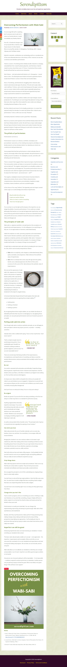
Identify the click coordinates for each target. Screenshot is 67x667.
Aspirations (55, 245)
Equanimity (53, 233)
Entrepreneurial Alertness (58, 247)
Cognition (61, 229)
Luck (52, 245)
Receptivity (53, 212)
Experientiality (56, 229)
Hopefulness (56, 240)
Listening (59, 212)
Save (7, 568)
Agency (56, 214)
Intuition (52, 240)
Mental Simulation (58, 233)
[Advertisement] (57, 54)
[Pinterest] (1, 35)
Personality (53, 214)
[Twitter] (1, 30)
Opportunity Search (54, 243)
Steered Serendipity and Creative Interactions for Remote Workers (57, 139)
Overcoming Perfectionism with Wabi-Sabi (56, 147)
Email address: (54, 98)
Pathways (52, 219)
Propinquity (55, 238)
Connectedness (57, 231)
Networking (52, 210)
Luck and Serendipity (56, 187)
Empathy (52, 221)
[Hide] (0, 41)
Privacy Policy (30, 662)
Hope (57, 212)
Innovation (60, 245)
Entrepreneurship (58, 210)
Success (55, 217)
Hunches (60, 219)
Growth (60, 240)
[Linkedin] (1, 32)
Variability (52, 224)
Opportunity (54, 189)
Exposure (52, 247)
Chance (52, 229)
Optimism (59, 238)
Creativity (56, 219)
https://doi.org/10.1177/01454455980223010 (14, 637)
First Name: (54, 90)
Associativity (56, 226)
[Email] (1, 39)
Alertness (56, 224)
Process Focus (53, 231)
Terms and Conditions (41, 662)
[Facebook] (1, 28)
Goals (59, 217)
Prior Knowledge (53, 207)
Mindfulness (58, 236)
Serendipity (53, 236)
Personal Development (56, 192)
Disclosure (23, 662)
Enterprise (59, 221)
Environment (60, 226)
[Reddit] (1, 37)
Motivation (59, 243)
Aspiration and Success (57, 162)
